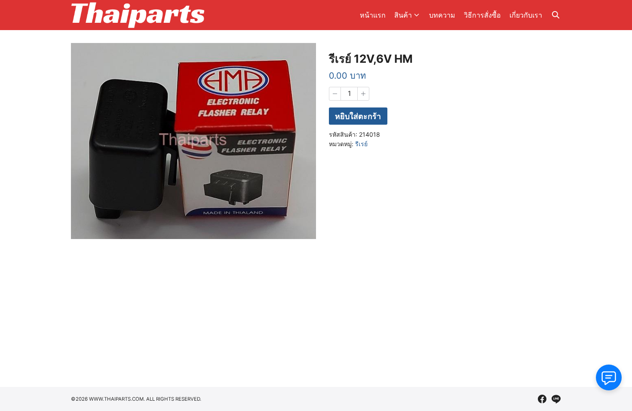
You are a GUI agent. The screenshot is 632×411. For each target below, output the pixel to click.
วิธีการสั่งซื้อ (482, 15)
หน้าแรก (373, 15)
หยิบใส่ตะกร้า (358, 116)
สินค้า (403, 15)
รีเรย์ (361, 143)
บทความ (442, 15)
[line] (556, 399)
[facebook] (542, 399)
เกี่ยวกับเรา (525, 15)
